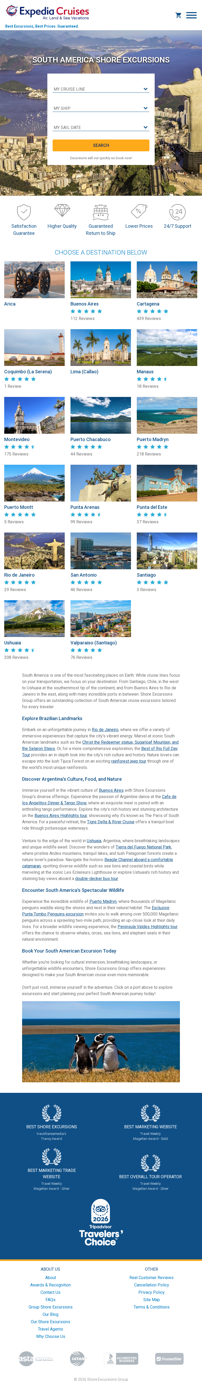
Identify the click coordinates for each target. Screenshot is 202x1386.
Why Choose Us (50, 1336)
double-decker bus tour (96, 878)
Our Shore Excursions (50, 1321)
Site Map (151, 1299)
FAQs (50, 1299)
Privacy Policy (151, 1292)
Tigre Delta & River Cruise (110, 821)
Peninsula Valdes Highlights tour (148, 926)
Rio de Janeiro (105, 729)
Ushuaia (94, 840)
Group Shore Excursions (51, 1307)
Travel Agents (50, 1329)
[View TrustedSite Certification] (169, 1359)
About (50, 1277)
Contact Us (50, 1292)
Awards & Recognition (50, 1284)
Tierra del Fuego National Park (143, 847)
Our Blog (50, 1314)
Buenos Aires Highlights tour (60, 815)
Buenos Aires (111, 790)
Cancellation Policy (151, 1284)
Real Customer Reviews (151, 1277)
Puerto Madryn (103, 901)
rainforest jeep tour (128, 761)
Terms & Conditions (152, 1307)
